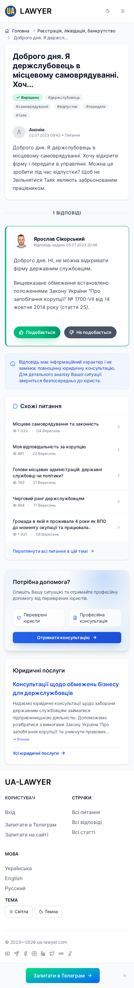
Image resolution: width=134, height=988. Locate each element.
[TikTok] (70, 954)
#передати (95, 106)
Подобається (40, 332)
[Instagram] (35, 954)
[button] (108, 11)
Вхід (10, 812)
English (14, 878)
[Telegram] (17, 954)
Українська (18, 868)
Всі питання (86, 812)
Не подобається (93, 332)
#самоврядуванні (32, 106)
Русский (15, 888)
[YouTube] (8, 954)
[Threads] (62, 954)
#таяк (21, 115)
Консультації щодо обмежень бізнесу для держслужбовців (66, 688)
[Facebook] (26, 954)
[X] (53, 954)
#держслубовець (64, 97)
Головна (20, 30)
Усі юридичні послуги (36, 753)
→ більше (21, 739)
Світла (21, 911)
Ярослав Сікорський (59, 239)
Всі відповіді (87, 822)
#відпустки (67, 106)
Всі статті (83, 832)
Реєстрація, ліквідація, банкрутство (76, 30)
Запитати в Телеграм (30, 825)
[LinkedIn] (44, 954)
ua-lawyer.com (52, 942)
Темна (51, 911)
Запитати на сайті (26, 834)
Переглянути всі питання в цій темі (50, 551)
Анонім (37, 129)
